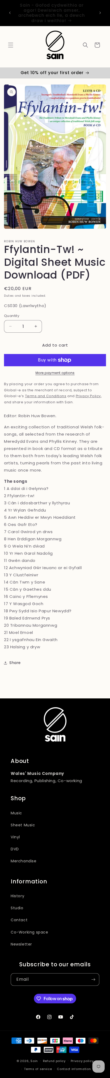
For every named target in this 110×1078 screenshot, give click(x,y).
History (17, 896)
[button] (11, 45)
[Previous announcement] (10, 13)
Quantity (11, 315)
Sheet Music (23, 825)
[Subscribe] (93, 979)
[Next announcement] (100, 13)
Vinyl (15, 837)
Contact (19, 920)
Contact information (74, 1069)
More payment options (55, 373)
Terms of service (38, 1069)
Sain (34, 1061)
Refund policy (54, 1061)
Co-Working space (29, 932)
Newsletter (21, 944)
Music (16, 813)
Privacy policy (82, 1061)
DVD (15, 849)
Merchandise (24, 861)
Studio (17, 908)
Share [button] (15, 662)
